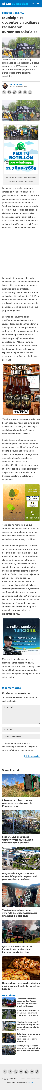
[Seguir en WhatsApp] (26, 1071)
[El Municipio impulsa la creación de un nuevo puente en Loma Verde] (9, 1014)
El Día (15, 3)
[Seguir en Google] (37, 1071)
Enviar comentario (32, 756)
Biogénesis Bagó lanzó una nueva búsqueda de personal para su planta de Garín (19, 876)
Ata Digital (31, 1082)
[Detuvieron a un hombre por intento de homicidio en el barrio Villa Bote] (9, 1038)
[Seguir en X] (5, 1071)
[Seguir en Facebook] (10, 1071)
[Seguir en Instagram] (15, 1071)
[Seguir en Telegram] (32, 1071)
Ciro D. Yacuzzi (16, 84)
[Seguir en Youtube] (21, 1071)
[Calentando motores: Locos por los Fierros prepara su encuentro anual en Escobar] (9, 1002)
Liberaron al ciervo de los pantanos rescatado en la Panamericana (17, 803)
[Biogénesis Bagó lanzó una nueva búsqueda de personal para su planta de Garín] (9, 1026)
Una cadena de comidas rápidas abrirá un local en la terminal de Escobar (21, 986)
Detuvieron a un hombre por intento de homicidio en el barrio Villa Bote (28, 1037)
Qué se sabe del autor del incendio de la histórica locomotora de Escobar (17, 949)
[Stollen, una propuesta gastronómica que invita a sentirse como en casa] (9, 1050)
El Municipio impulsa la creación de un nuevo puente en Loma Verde (28, 1012)
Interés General (13, 12)
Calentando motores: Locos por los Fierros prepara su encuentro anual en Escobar (27, 1002)
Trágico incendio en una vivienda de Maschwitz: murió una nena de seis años (19, 913)
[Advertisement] (21, 253)
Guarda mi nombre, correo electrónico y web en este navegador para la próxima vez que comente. (19, 746)
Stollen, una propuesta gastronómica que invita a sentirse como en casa (17, 840)
